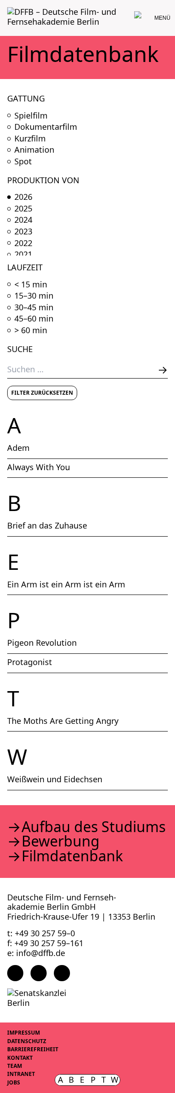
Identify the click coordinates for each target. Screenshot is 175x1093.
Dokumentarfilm (45, 127)
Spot (23, 162)
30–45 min (33, 308)
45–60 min (33, 319)
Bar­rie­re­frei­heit (32, 1049)
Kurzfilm (30, 139)
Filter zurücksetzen (42, 393)
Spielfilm (31, 116)
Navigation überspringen (6, 6)
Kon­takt (20, 1058)
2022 (23, 243)
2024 (23, 220)
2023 (23, 232)
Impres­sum (23, 1032)
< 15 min (30, 285)
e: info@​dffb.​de (36, 953)
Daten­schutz (26, 1041)
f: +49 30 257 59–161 (45, 943)
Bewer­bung (61, 841)
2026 (23, 197)
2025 (23, 209)
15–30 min (33, 296)
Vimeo (62, 973)
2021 (23, 255)
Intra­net (21, 1074)
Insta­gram (39, 973)
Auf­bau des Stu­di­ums (94, 827)
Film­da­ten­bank (72, 856)
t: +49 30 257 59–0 (41, 933)
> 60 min (30, 330)
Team (14, 1066)
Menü (162, 18)
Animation (34, 150)
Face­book (15, 973)
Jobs (13, 1082)
